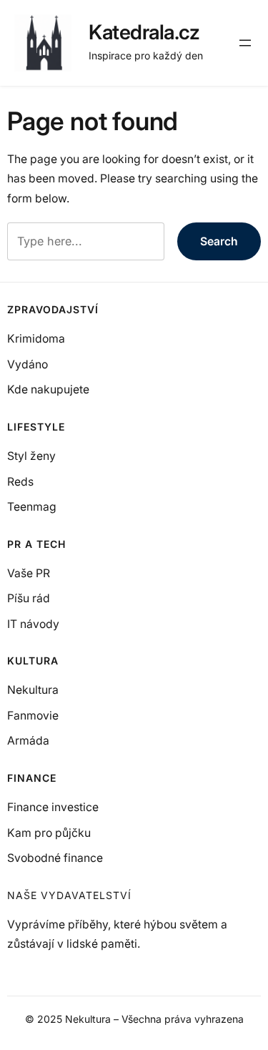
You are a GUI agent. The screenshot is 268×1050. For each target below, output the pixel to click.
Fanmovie (33, 715)
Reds (20, 482)
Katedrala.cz (144, 32)
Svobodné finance (55, 858)
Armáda (28, 740)
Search (219, 241)
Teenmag (31, 507)
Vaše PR (28, 573)
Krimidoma (36, 338)
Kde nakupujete (48, 389)
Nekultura (33, 690)
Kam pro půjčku (49, 833)
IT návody (33, 624)
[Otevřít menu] (245, 42)
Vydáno (27, 364)
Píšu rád (28, 598)
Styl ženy (31, 456)
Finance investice (53, 807)
